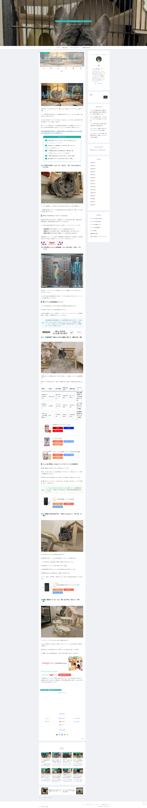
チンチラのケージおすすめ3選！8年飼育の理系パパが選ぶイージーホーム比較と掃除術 (98, 135)
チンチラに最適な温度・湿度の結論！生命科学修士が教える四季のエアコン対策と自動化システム (98, 112)
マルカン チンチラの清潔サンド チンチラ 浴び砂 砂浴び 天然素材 (66, 451)
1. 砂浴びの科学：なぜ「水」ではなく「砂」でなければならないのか (61, 140)
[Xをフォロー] (59, 734)
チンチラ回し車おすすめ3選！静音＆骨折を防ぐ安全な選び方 (98, 124)
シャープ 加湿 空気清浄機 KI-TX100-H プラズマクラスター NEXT (66, 584)
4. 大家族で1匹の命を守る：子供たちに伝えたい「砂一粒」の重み (61, 155)
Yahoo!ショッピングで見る (68, 441)
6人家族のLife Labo (105, 804)
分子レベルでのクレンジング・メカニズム (54, 142)
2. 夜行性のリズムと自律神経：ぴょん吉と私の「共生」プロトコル (61, 145)
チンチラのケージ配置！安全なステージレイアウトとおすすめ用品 (98, 129)
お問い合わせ (88, 804)
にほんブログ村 (44, 674)
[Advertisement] (62, 77)
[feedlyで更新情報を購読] (65, 734)
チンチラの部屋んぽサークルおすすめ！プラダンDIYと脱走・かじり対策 (98, 118)
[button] (62, 71)
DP (99, 65)
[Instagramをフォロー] (62, 734)
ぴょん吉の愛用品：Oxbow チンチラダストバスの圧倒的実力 (58, 153)
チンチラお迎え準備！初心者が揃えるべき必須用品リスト (59, 488)
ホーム (84, 804)
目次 (62, 137)
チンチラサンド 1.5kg (57, 438)
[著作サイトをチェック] (57, 734)
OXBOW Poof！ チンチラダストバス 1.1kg (61, 424)
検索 (91, 94)
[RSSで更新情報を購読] (67, 734)
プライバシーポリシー (96, 804)
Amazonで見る (57, 444)
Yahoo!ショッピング (58, 430)
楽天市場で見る (57, 441)
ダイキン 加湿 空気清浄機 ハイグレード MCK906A (63, 499)
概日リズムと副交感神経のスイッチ (53, 148)
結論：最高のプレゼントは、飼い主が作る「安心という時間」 (60, 158)
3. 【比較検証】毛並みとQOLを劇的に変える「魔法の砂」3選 (60, 150)
